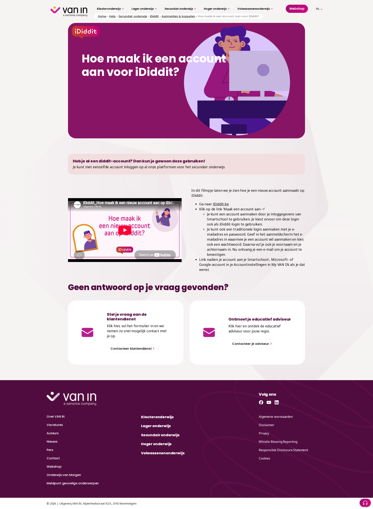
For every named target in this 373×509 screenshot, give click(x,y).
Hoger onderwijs (215, 9)
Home (102, 16)
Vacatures (55, 425)
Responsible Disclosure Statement (283, 450)
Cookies (264, 458)
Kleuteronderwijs (109, 9)
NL (318, 8)
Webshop (54, 466)
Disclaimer (266, 425)
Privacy (264, 433)
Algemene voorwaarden (276, 416)
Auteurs (53, 433)
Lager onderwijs (143, 9)
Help (112, 16)
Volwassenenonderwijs (253, 9)
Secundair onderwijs (179, 9)
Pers (50, 450)
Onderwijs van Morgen (64, 475)
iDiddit (154, 16)
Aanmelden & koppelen (178, 16)
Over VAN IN (55, 416)
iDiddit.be (221, 204)
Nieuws (52, 441)
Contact (53, 458)
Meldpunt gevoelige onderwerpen (73, 483)
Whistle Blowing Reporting (278, 442)
